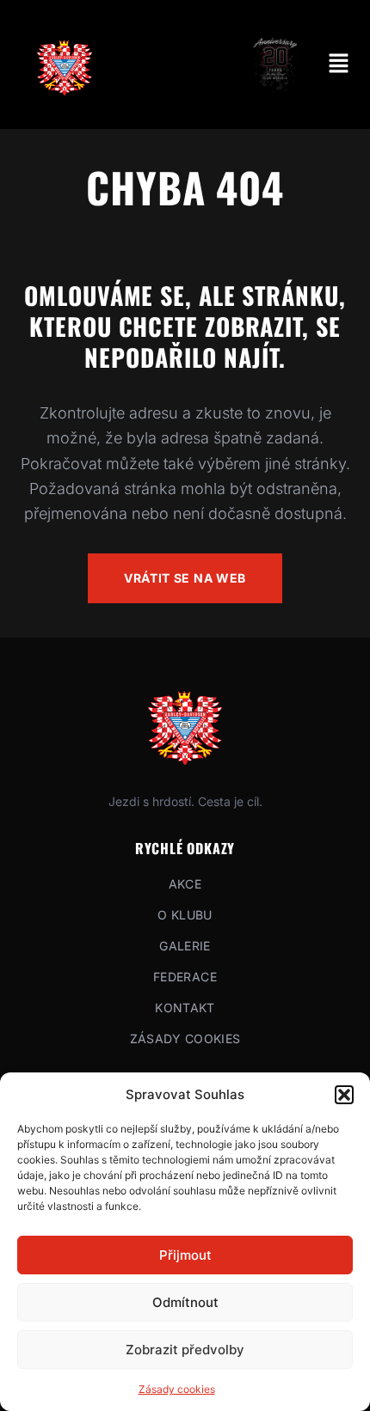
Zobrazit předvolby (185, 1349)
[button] (344, 1094)
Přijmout (185, 1255)
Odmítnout (185, 1302)
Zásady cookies (177, 1389)
